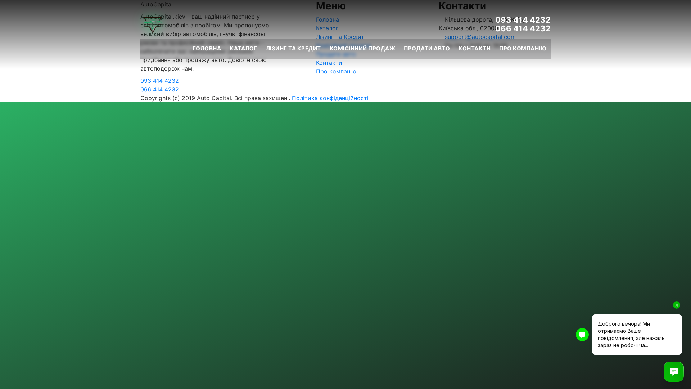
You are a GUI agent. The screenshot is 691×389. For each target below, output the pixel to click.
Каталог (243, 48)
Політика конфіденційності (330, 98)
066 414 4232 (523, 28)
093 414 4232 (523, 20)
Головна (207, 48)
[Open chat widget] (674, 372)
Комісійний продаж (363, 48)
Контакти (475, 48)
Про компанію (522, 48)
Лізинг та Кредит (293, 48)
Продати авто (427, 48)
